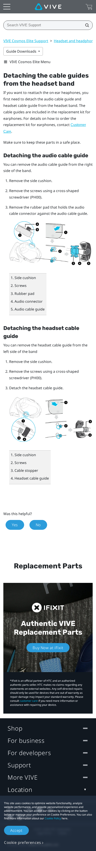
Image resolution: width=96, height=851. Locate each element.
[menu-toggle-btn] (6, 6)
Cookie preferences (22, 842)
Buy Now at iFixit (48, 647)
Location (20, 789)
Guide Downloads (21, 51)
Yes (15, 524)
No (38, 524)
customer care (29, 701)
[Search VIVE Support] (85, 25)
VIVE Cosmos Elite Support (25, 40)
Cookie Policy (53, 818)
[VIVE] (48, 6)
